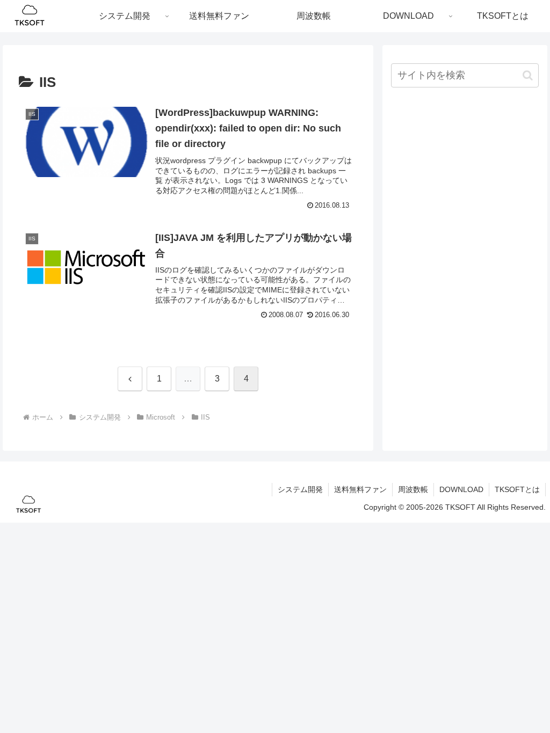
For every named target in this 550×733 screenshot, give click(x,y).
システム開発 (300, 489)
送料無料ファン (360, 489)
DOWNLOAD (461, 489)
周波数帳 (413, 489)
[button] (527, 75)
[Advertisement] (464, 174)
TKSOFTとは (517, 489)
